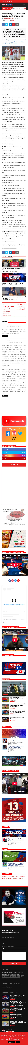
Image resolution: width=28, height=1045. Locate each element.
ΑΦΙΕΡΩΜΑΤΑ (4, 876)
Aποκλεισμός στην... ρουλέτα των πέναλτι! (15, 39)
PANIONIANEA (22, 876)
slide (12, 20)
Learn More (11, 1042)
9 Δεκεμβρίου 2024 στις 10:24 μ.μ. (14, 326)
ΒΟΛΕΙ (22, 972)
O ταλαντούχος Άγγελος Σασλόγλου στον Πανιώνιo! (16, 740)
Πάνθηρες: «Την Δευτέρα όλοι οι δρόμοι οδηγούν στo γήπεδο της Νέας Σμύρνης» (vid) (16, 839)
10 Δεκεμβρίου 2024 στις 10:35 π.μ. (14, 342)
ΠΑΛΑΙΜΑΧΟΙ (15, 878)
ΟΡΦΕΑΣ (20, 878)
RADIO (3, 878)
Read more (15, 743)
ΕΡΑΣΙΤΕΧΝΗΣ (8, 878)
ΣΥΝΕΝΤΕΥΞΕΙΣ (11, 876)
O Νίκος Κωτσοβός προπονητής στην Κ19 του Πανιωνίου (16, 747)
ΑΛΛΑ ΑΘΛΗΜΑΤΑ (5, 976)
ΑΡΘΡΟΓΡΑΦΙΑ (11, 974)
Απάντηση (5, 335)
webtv (17, 876)
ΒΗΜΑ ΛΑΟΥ (11, 978)
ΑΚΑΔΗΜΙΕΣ (4, 974)
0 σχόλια (10, 744)
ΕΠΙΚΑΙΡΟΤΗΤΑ (17, 972)
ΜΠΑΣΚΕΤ (11, 972)
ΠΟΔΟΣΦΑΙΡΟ (5, 972)
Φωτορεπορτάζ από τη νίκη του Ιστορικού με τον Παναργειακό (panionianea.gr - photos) (16, 864)
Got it (18, 1042)
